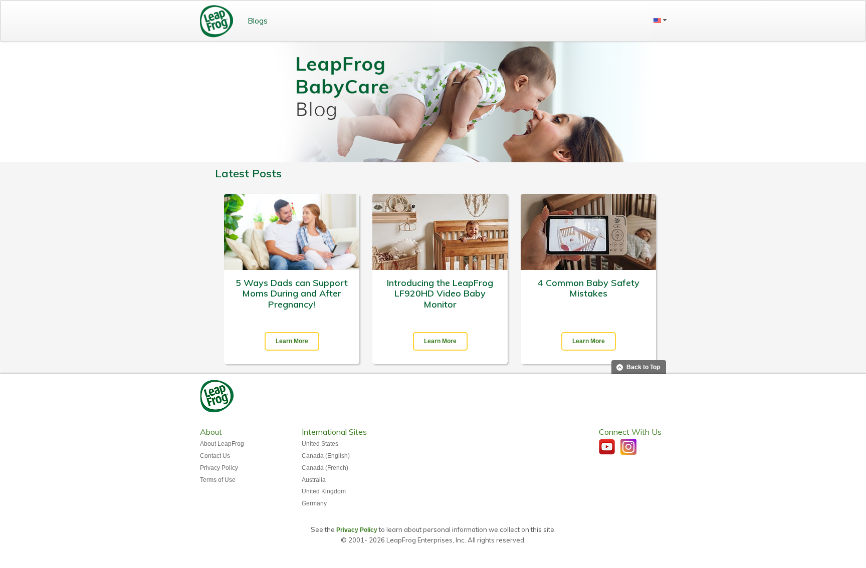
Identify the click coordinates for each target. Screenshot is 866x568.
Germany (314, 503)
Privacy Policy (219, 467)
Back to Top (643, 367)
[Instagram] (628, 447)
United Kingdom (324, 491)
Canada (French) (325, 467)
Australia (314, 479)
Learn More (292, 341)
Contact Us (215, 455)
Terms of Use (218, 479)
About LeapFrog (222, 443)
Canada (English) (326, 455)
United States (320, 443)
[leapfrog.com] (216, 21)
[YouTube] (607, 447)
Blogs (258, 21)
